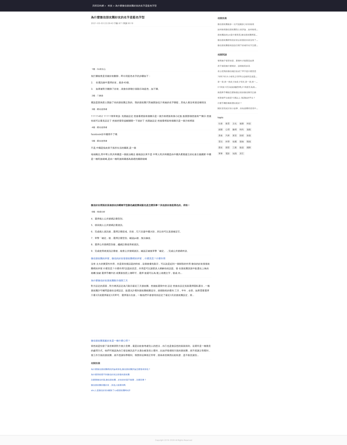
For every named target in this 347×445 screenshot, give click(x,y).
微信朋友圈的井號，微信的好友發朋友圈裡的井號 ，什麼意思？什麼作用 (128, 258)
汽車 (228, 135)
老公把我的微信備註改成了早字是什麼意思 (237, 71)
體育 (228, 147)
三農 (235, 147)
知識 (235, 153)
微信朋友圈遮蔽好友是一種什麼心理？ (110, 340)
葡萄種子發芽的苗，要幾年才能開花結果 (236, 60)
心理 (228, 129)
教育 (228, 123)
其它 (242, 153)
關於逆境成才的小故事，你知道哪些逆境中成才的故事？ (243, 108)
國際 (249, 147)
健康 (242, 123)
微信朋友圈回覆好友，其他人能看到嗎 (108, 385)
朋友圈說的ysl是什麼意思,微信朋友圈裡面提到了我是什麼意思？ (247, 34)
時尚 (242, 129)
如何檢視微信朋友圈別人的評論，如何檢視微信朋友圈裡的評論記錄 (248, 29)
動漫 (242, 147)
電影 (228, 153)
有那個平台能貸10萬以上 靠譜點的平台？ (236, 97)
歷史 (221, 147)
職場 (249, 141)
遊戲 (249, 129)
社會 (221, 123)
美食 (221, 135)
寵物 (242, 141)
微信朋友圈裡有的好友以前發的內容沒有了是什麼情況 (242, 40)
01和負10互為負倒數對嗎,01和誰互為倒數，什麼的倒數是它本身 (247, 87)
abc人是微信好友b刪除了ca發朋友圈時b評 (110, 390)
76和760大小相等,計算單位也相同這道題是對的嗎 (241, 76)
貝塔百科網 (98, 5)
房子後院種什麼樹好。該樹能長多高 (234, 66)
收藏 (235, 141)
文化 (235, 123)
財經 (242, 135)
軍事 (221, 153)
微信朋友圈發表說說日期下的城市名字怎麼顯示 (239, 45)
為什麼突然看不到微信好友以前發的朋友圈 (110, 374)
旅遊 (249, 135)
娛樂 (221, 129)
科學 (228, 141)
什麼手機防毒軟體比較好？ (230, 103)
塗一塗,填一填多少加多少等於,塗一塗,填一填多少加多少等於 (245, 81)
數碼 (235, 129)
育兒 (221, 141)
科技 (110, 5)
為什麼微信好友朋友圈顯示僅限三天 (109, 280)
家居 (235, 135)
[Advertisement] (151, 46)
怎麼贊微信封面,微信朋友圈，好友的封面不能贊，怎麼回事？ (118, 379)
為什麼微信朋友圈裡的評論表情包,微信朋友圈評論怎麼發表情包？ (120, 369)
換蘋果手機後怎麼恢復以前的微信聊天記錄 (237, 92)
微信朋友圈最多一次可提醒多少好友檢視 (236, 24)
